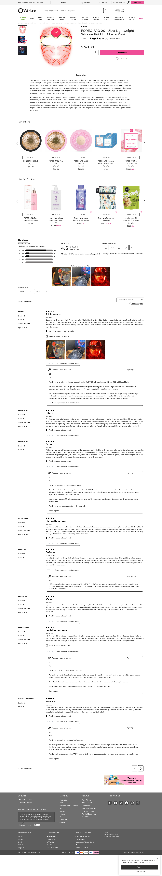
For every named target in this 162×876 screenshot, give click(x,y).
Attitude (20, 845)
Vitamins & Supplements (119, 18)
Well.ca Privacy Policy (89, 808)
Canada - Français (26, 802)
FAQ (61, 808)
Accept (139, 867)
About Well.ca (86, 800)
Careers (62, 822)
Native (20, 836)
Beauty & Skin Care (50, 18)
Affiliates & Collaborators (90, 803)
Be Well (85, 817)
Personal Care (62, 18)
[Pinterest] (121, 803)
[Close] (157, 858)
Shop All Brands (52, 848)
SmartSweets (51, 845)
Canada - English (26, 800)
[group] (22, 29)
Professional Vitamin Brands (85, 842)
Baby (32, 18)
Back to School (23, 18)
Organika (21, 848)
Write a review (115, 38)
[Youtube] (132, 803)
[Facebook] (110, 803)
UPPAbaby (50, 842)
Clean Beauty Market (82, 836)
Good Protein (51, 836)
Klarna (62, 817)
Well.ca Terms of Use (89, 811)
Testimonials (86, 806)
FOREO (84, 26)
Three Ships (51, 839)
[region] (139, 865)
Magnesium (79, 845)
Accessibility (64, 819)
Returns (62, 814)
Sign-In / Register (119, 2)
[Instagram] (115, 803)
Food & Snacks (106, 18)
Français (63, 3)
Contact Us (63, 800)
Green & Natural (132, 18)
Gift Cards (63, 803)
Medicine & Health (85, 18)
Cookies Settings (140, 872)
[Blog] (126, 803)
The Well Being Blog (89, 814)
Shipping (62, 811)
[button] (84, 52)
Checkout (137, 2)
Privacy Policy (145, 862)
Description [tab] (81, 75)
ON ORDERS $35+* (28, 3)
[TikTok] (138, 803)
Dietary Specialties (81, 848)
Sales (141, 18)
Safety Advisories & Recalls (69, 806)
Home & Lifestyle (96, 18)
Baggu (20, 839)
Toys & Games (80, 839)
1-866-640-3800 (35, 852)
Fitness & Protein (73, 18)
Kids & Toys (40, 18)
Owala (20, 842)
